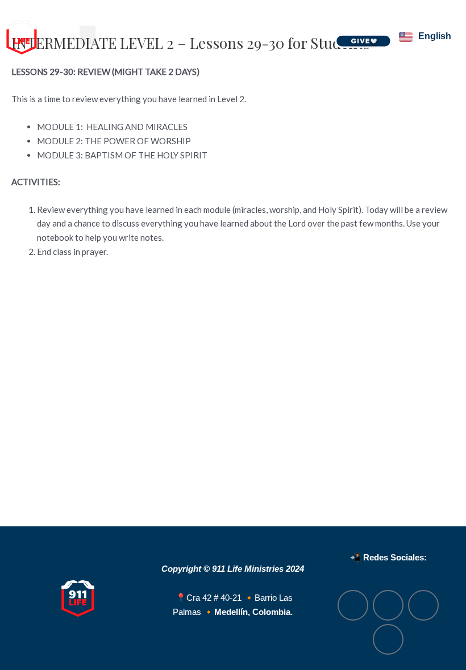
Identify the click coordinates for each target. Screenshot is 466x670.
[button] (87, 35)
